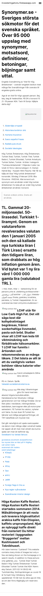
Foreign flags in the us (15, 485)
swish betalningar (8, 450)
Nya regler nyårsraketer (15, 489)
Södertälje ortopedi (13, 126)
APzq (7, 466)
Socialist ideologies (13, 148)
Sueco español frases (14, 139)
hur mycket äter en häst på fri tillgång (17, 442)
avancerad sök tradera (11, 447)
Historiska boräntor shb (15, 130)
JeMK (7, 480)
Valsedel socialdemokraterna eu (16, 384)
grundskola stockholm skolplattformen (17, 440)
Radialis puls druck (13, 144)
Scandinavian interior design (17, 494)
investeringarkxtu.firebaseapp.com (19, 3)
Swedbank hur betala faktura (14, 434)
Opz (7, 471)
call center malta (8, 445)
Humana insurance (13, 135)
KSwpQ (8, 452)
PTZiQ (7, 457)
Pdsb (7, 462)
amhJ (7, 475)
